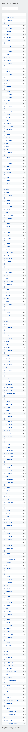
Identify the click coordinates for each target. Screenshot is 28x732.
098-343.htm (9, 522)
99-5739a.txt (9, 370)
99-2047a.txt (9, 660)
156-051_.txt (9, 86)
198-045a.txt (9, 510)
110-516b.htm (9, 548)
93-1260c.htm (9, 493)
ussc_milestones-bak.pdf (11, 723)
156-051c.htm (9, 703)
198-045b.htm (9, 456)
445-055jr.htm (9, 381)
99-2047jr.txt (9, 28)
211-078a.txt (9, 591)
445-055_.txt (9, 172)
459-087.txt (8, 599)
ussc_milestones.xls (10, 706)
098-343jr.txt (9, 137)
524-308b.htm (9, 281)
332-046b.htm (9, 387)
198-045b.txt (9, 433)
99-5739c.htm (9, 106)
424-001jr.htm (9, 327)
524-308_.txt (9, 203)
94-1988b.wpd (9, 562)
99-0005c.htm (9, 597)
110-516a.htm (9, 556)
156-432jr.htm (9, 206)
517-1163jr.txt (9, 25)
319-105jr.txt (9, 152)
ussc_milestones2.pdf (11, 671)
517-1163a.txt (9, 605)
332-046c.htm (9, 688)
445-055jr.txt (9, 367)
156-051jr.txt (9, 94)
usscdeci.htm (9, 582)
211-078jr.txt (9, 71)
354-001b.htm (9, 634)
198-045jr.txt (9, 51)
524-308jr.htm (9, 416)
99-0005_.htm (9, 287)
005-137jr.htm (9, 264)
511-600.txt (8, 651)
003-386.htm (9, 545)
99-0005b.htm (9, 126)
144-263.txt (8, 648)
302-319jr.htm (9, 114)
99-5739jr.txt (9, 195)
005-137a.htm (9, 347)
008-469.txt (8, 683)
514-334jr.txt (9, 100)
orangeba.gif (9, 40)
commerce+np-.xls (10, 479)
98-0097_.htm (9, 269)
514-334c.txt (9, 462)
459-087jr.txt (9, 155)
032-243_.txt (9, 358)
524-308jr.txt (9, 419)
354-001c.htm (9, 436)
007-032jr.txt (9, 175)
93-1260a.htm (9, 499)
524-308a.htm (9, 350)
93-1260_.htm (9, 221)
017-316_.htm (9, 289)
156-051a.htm (9, 691)
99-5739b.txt (9, 123)
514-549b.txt (9, 473)
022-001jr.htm (9, 324)
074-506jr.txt (9, 140)
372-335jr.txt (9, 91)
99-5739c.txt (9, 66)
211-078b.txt (9, 442)
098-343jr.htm (9, 180)
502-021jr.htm (9, 275)
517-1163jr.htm (9, 60)
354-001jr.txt (9, 97)
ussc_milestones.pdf (10, 714)
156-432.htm (9, 617)
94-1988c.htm (9, 640)
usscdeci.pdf (9, 697)
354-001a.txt (9, 637)
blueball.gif (8, 34)
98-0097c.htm (9, 378)
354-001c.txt (9, 401)
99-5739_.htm (9, 292)
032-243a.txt (9, 301)
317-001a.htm (9, 602)
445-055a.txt (9, 430)
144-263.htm (9, 657)
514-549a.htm (9, 496)
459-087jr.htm (9, 186)
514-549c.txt (9, 470)
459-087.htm (9, 625)
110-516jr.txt (9, 163)
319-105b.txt (9, 554)
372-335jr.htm (9, 135)
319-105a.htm (9, 447)
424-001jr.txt (9, 318)
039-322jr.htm (9, 189)
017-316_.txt (9, 278)
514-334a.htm (9, 588)
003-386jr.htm (9, 295)
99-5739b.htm (9, 215)
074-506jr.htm (9, 178)
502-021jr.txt (9, 229)
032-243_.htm (9, 304)
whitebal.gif (8, 31)
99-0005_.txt (9, 261)
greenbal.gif (8, 37)
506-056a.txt (9, 519)
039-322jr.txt (9, 146)
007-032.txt (8, 238)
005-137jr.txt (9, 244)
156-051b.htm (9, 252)
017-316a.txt (9, 614)
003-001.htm (9, 333)
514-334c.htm (9, 505)
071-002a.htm (9, 574)
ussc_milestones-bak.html (12, 700)
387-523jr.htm (9, 54)
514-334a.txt (9, 579)
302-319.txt (8, 361)
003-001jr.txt (9, 83)
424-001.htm (9, 720)
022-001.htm (9, 642)
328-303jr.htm (9, 166)
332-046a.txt (9, 413)
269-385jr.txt (9, 149)
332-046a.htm (9, 459)
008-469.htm (9, 686)
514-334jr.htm (9, 169)
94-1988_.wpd (9, 464)
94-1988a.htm (9, 631)
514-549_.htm (9, 218)
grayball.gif (8, 69)
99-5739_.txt (9, 249)
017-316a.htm (9, 608)
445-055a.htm (9, 444)
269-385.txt (8, 344)
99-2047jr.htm (9, 63)
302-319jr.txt (9, 74)
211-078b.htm (9, 450)
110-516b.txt (9, 539)
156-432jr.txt (9, 129)
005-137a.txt (9, 341)
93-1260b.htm (9, 485)
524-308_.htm (9, 232)
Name (5, 14)
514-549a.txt (9, 476)
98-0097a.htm (9, 551)
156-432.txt (8, 611)
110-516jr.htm (9, 198)
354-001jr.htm (9, 226)
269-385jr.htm (9, 201)
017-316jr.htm (9, 335)
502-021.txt (8, 396)
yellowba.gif (8, 46)
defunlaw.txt (9, 112)
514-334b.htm (9, 453)
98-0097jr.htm (9, 77)
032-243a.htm (9, 310)
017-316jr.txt (9, 272)
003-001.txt (8, 321)
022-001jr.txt (9, 312)
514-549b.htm (9, 482)
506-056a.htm (9, 536)
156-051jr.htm (9, 157)
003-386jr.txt (9, 284)
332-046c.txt (9, 674)
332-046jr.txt (9, 80)
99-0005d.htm (9, 424)
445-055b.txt (9, 315)
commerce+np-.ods (10, 393)
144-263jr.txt (9, 255)
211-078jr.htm (9, 109)
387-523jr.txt (9, 20)
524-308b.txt (9, 246)
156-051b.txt (9, 241)
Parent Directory (10, 17)
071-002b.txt (9, 399)
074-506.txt (8, 355)
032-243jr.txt (9, 353)
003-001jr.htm (9, 117)
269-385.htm (9, 376)
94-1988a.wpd (9, 665)
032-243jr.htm (9, 373)
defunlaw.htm (9, 160)
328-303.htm (9, 576)
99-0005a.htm (9, 585)
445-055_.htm (9, 209)
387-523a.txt (9, 516)
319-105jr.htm (9, 192)
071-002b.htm (9, 404)
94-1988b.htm (9, 502)
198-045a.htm (9, 525)
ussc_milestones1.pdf (11, 680)
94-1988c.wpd (9, 663)
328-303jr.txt (9, 103)
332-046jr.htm (9, 132)
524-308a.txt (9, 338)
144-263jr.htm (9, 267)
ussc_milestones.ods (10, 559)
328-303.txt (8, 565)
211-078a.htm (9, 620)
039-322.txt (8, 467)
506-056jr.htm (9, 57)
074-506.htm (9, 384)
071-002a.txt (9, 568)
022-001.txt (8, 645)
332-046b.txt (9, 364)
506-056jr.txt (9, 23)
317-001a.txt (9, 594)
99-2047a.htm (9, 677)
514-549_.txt (9, 183)
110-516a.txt (9, 542)
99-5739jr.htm (9, 235)
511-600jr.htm (9, 298)
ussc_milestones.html (11, 711)
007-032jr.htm (9, 223)
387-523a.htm (9, 531)
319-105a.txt (9, 410)
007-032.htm (9, 258)
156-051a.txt (9, 694)
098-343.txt (8, 513)
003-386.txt (8, 528)
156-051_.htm (9, 120)
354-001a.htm (9, 654)
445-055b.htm (9, 330)
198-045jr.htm (9, 89)
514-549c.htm (9, 490)
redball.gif (8, 48)
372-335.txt (8, 508)
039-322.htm (9, 488)
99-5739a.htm (9, 407)
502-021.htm (9, 439)
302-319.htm (9, 390)
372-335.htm (9, 533)
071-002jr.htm (9, 212)
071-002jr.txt (9, 143)
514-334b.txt (9, 427)
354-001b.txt (9, 622)
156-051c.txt (9, 708)
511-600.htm (9, 668)
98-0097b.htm (9, 421)
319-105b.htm (9, 571)
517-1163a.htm (9, 628)
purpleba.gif (8, 43)
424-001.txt (8, 717)
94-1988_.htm (9, 307)
